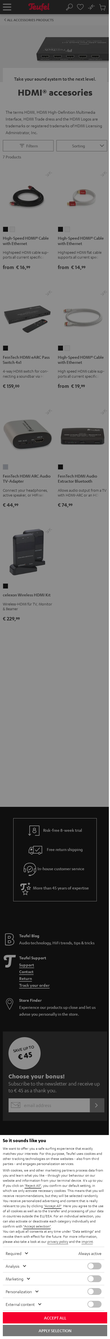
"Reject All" (33, 1185)
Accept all (55, 1317)
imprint (87, 1241)
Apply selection (55, 1330)
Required (13, 1253)
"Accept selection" (37, 1226)
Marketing (14, 1278)
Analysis (12, 1266)
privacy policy (57, 1241)
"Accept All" (52, 1205)
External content (20, 1304)
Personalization (19, 1291)
